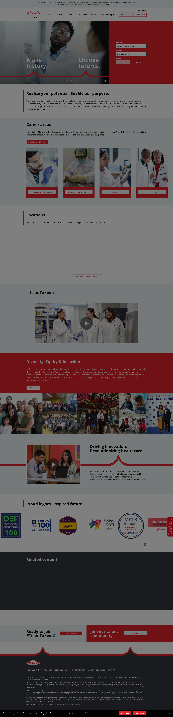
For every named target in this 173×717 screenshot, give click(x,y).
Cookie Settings (125, 713)
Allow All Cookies (139, 713)
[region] (86, 713)
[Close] (170, 713)
